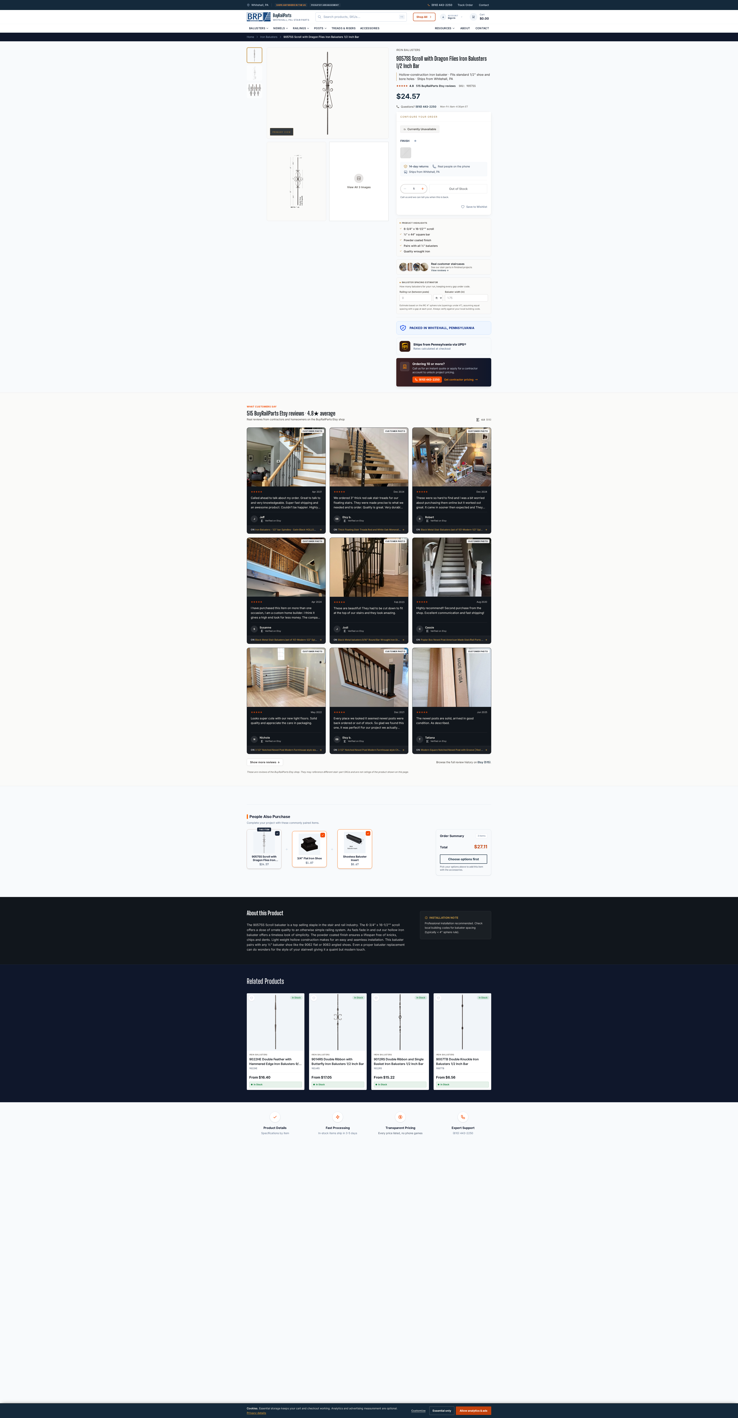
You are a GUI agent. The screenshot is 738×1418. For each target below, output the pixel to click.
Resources (443, 28)
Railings (299, 28)
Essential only (442, 1410)
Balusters (257, 28)
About (465, 28)
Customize (418, 1410)
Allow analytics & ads (473, 1410)
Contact (484, 5)
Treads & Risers (344, 28)
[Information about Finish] (415, 141)
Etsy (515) (484, 762)
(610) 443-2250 (426, 106)
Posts (318, 28)
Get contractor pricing (459, 379)
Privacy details (256, 1413)
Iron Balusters (268, 36)
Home (250, 36)
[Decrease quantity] (405, 189)
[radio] (405, 152)
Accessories (369, 28)
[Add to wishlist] (251, 998)
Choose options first (463, 859)
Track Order (465, 5)
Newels (279, 28)
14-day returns (419, 166)
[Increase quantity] (422, 189)
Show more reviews (265, 762)
